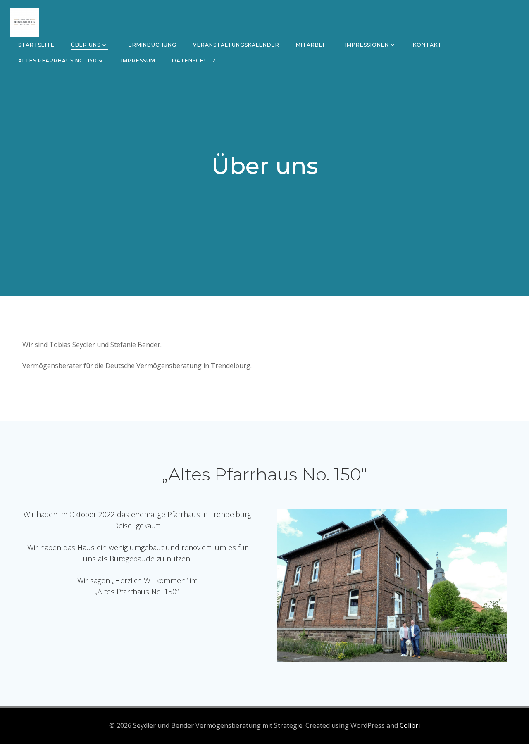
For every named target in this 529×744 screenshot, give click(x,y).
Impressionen (367, 45)
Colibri (410, 725)
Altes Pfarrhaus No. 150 (57, 60)
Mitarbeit (312, 45)
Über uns (85, 45)
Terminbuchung (150, 45)
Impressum (138, 60)
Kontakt (427, 45)
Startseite (36, 45)
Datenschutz (194, 60)
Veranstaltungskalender (236, 45)
